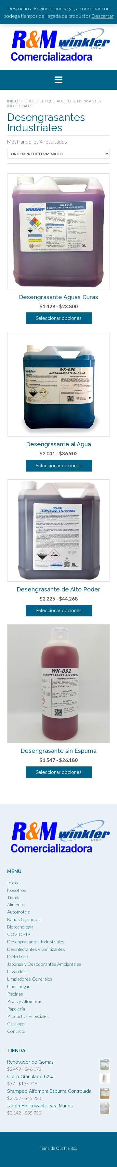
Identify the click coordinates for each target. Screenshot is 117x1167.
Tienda (13, 897)
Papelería (16, 1008)
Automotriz (18, 912)
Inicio (12, 101)
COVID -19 (18, 934)
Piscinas (15, 994)
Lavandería (18, 971)
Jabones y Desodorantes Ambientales (44, 964)
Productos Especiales (28, 1016)
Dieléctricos (19, 956)
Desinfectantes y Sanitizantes (36, 949)
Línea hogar (18, 986)
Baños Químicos (23, 919)
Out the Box (66, 1148)
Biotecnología (20, 926)
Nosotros (16, 890)
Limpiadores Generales (29, 979)
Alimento (16, 904)
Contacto (16, 1031)
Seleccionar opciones (59, 318)
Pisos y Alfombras (24, 1001)
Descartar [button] (103, 16)
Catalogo (16, 1023)
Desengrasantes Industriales (35, 941)
